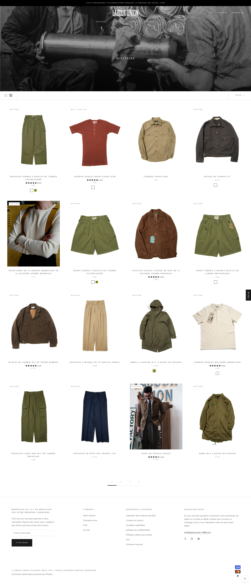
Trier (238, 95)
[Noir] (97, 187)
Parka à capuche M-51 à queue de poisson (156, 362)
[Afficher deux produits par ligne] (6, 95)
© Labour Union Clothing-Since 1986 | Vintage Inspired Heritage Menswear (54, 570)
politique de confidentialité (138, 530)
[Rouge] (93, 187)
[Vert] (219, 282)
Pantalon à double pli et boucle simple (95, 362)
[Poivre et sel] (215, 185)
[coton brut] (217, 373)
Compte (209, 13)
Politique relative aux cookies (139, 534)
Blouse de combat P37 (217, 176)
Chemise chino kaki (156, 176)
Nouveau (102, 21)
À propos (149, 21)
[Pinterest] (199, 538)
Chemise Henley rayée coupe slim (95, 176)
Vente (134, 21)
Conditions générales (135, 525)
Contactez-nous (90, 520)
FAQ (85, 525)
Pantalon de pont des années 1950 (95, 453)
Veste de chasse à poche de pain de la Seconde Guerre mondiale (156, 272)
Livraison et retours (135, 520)
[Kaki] (32, 190)
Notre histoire (89, 515)
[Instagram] (192, 538)
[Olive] (35, 190)
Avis (128, 539)
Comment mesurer (134, 544)
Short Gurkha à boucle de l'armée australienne (94, 272)
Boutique (118, 21)
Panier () (238, 12)
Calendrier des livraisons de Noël (141, 515)
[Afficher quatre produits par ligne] (10, 95)
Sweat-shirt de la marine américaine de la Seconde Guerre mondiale (34, 272)
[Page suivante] (139, 482)
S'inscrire (22, 542)
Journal (86, 530)
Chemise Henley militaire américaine (217, 362)
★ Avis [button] (248, 295)
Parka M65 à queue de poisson (217, 453)
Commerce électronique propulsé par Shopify (32, 574)
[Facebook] (185, 538)
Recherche (222, 13)
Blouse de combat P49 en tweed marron (33, 362)
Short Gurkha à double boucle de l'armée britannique (217, 272)
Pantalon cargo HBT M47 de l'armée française (33, 455)
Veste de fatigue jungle (156, 453)
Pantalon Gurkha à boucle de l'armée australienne (33, 178)
